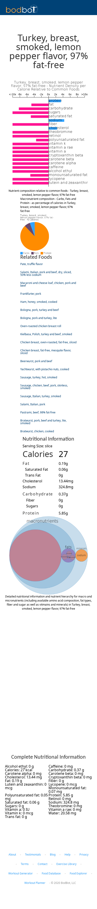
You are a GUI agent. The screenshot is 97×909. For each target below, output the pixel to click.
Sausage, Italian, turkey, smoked (40, 396)
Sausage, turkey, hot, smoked (38, 377)
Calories (38, 453)
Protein (31, 513)
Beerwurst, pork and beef (36, 361)
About (12, 854)
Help (67, 854)
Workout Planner (34, 883)
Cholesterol (32, 481)
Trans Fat (33, 475)
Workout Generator (20, 873)
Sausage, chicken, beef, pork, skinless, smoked (44, 386)
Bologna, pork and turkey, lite (38, 318)
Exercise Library (66, 864)
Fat (26, 463)
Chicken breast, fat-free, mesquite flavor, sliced (45, 351)
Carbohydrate (38, 494)
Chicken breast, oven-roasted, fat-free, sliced (48, 342)
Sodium (29, 486)
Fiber (30, 500)
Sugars (32, 506)
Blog (52, 854)
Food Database (51, 873)
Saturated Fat (36, 469)
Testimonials (33, 854)
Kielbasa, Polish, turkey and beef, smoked (46, 334)
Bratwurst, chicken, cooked (37, 431)
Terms (25, 864)
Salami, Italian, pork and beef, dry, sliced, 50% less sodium (46, 273)
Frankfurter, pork (30, 294)
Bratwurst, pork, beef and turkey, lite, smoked (43, 422)
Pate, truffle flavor (31, 264)
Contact (42, 864)
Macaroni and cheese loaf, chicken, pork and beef (48, 284)
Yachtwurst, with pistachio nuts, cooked (44, 369)
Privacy (83, 854)
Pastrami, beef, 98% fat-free (37, 412)
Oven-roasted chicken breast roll (40, 326)
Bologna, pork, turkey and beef (39, 310)
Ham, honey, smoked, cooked (38, 302)
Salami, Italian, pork (32, 404)
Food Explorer (78, 873)
